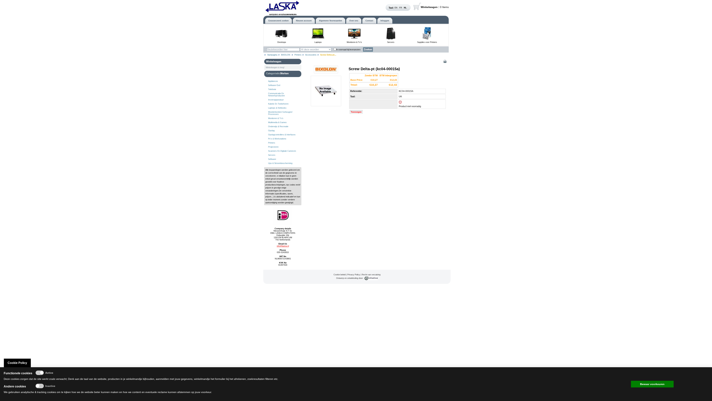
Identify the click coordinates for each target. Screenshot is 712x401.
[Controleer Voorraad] (403, 103)
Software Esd (274, 85)
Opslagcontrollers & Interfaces (282, 134)
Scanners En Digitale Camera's (282, 151)
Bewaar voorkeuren (652, 384)
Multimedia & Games (277, 122)
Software (272, 159)
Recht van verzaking (371, 274)
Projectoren (273, 147)
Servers (390, 42)
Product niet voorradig (410, 106)
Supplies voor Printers (427, 42)
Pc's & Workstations (277, 139)
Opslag (271, 130)
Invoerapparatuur (276, 100)
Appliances (273, 81)
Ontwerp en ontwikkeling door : (350, 278)
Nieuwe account (304, 20)
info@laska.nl (283, 246)
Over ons (353, 20)
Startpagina (272, 55)
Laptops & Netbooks (277, 108)
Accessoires (311, 55)
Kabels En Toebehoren (278, 104)
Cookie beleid (340, 274)
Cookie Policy (17, 362)
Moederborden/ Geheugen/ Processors (280, 113)
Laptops (318, 42)
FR (400, 7)
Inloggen (384, 20)
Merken (284, 73)
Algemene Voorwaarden (330, 20)
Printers (297, 55)
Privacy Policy (353, 274)
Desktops (281, 42)
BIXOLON (286, 55)
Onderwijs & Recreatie (278, 126)
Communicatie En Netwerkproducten (276, 94)
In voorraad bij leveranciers (348, 49)
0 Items (435, 7)
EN (396, 7)
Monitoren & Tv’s (354, 42)
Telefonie (272, 89)
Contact (369, 20)
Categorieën (273, 73)
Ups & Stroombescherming (280, 163)
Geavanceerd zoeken (278, 20)
